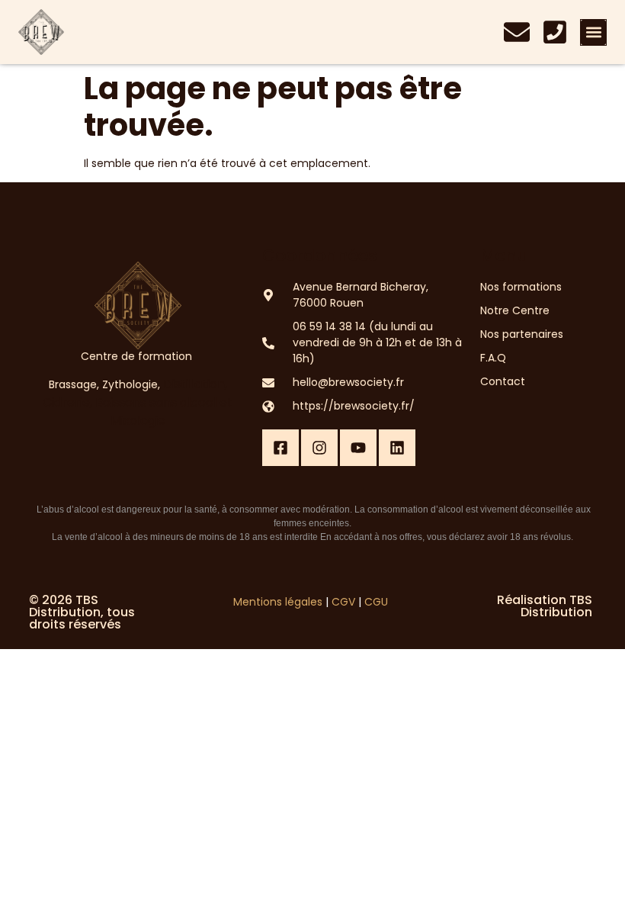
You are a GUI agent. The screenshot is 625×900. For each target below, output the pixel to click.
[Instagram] (319, 447)
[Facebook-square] (280, 447)
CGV (343, 601)
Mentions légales (277, 601)
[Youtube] (358, 447)
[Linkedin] (397, 447)
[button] (593, 32)
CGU (376, 601)
